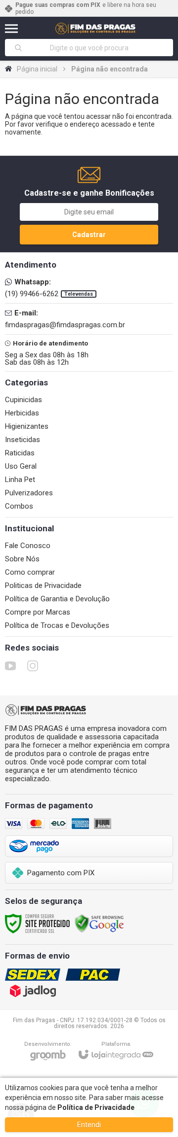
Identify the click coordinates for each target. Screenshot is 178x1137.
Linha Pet (20, 479)
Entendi (89, 1125)
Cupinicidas (23, 399)
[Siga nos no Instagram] (32, 665)
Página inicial (37, 69)
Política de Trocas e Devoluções (57, 625)
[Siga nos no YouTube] (10, 665)
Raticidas (20, 452)
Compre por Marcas (37, 612)
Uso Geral (21, 466)
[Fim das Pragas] (95, 28)
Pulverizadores (29, 492)
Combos (19, 506)
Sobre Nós (22, 558)
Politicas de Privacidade (43, 585)
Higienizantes (26, 426)
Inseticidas (22, 439)
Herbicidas (22, 413)
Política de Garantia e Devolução (57, 598)
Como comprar (30, 572)
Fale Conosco (27, 545)
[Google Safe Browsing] (99, 923)
